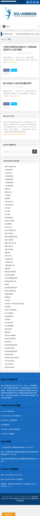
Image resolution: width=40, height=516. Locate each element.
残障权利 (7, 297)
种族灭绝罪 (8, 329)
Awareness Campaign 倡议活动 (10, 429)
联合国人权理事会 (10, 335)
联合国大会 (8, 342)
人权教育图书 (9, 176)
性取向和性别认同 (10, 281)
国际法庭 (7, 253)
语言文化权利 (9, 364)
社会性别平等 (9, 323)
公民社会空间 (9, 202)
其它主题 (7, 208)
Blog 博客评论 (5, 425)
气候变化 (7, 300)
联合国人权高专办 (10, 338)
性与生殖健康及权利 (11, 278)
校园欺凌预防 (9, 294)
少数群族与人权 (10, 265)
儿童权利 (7, 195)
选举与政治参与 (10, 367)
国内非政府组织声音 (11, 237)
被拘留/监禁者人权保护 (12, 358)
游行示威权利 (9, 313)
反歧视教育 (8, 224)
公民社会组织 (9, 205)
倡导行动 (7, 189)
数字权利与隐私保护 (11, 288)
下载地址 (9, 486)
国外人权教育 (9, 240)
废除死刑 (7, 268)
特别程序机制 (9, 316)
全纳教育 (7, 198)
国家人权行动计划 (10, 243)
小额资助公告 (9, 262)
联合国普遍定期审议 (11, 345)
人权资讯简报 (20, 53)
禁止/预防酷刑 (9, 326)
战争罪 (7, 284)
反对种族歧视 (9, 218)
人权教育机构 (9, 179)
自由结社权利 (9, 354)
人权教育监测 (9, 182)
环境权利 (7, 319)
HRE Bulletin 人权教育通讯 (9, 420)
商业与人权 (28, 53)
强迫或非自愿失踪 (10, 272)
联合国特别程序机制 (11, 351)
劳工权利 (7, 211)
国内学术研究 (9, 233)
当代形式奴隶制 (10, 275)
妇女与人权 (8, 256)
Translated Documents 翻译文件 (11, 416)
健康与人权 (8, 192)
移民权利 (7, 332)
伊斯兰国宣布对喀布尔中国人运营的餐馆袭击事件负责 (17, 459)
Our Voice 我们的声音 (7, 411)
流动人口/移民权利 (10, 310)
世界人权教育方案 (10, 167)
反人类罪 (7, 214)
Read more (13, 62)
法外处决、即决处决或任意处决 (14, 304)
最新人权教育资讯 (10, 291)
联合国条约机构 (10, 348)
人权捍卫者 (8, 173)
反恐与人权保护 (10, 221)
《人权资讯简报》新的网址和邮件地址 (12, 447)
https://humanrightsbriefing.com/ (15, 134)
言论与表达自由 (10, 361)
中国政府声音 (9, 170)
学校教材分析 (9, 259)
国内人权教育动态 (10, 230)
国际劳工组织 (9, 249)
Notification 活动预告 (7, 434)
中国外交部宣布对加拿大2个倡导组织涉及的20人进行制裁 (20, 48)
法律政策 (7, 307)
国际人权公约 (9, 246)
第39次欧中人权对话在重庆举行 (17, 83)
